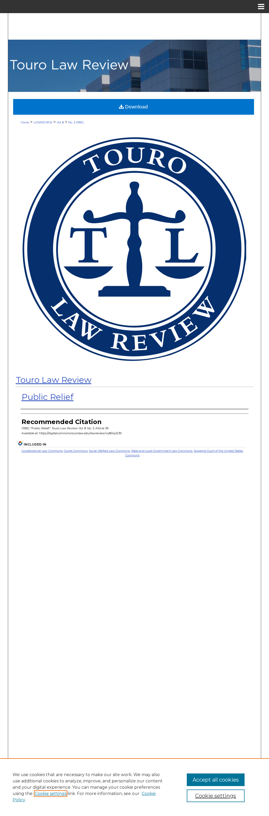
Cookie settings (50, 793)
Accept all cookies (216, 780)
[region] (134, 787)
